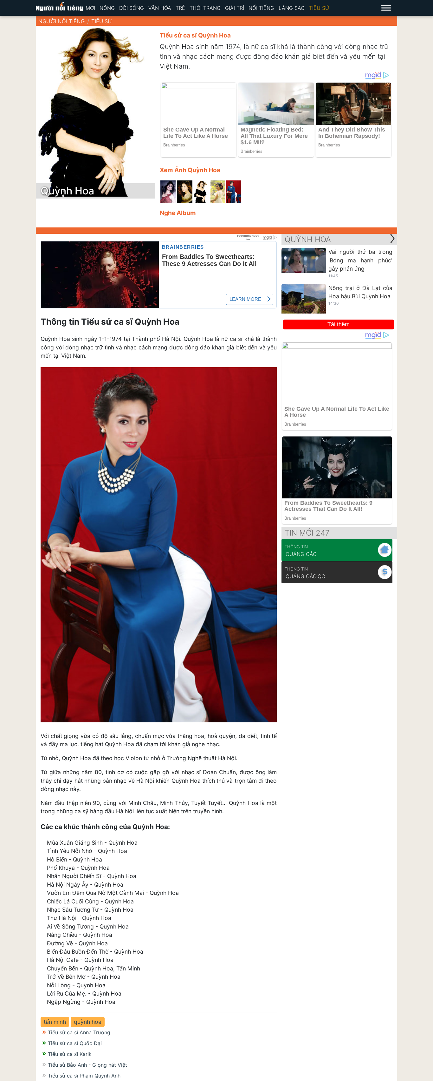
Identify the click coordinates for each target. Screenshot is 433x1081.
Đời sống (131, 8)
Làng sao (292, 8)
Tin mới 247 (307, 532)
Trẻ (180, 8)
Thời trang (205, 8)
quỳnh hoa (87, 1021)
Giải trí (234, 8)
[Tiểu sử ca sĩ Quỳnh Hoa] (167, 191)
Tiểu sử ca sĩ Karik (70, 1054)
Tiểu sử (319, 8)
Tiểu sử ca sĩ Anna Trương (79, 1032)
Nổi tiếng (261, 8)
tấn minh (55, 1021)
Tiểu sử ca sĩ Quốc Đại (75, 1043)
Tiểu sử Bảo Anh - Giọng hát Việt (87, 1065)
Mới (90, 8)
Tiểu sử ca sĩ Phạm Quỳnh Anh (84, 1075)
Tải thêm (338, 324)
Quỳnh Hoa (308, 239)
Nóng (107, 8)
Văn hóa (159, 8)
